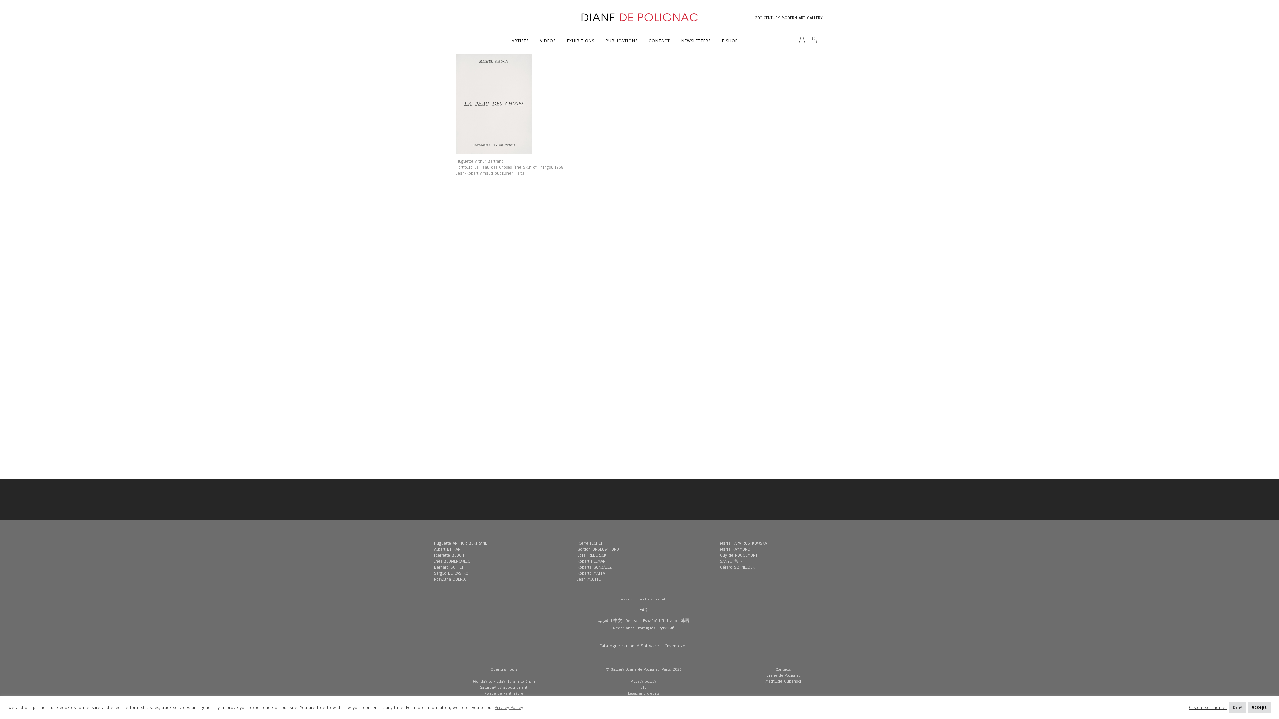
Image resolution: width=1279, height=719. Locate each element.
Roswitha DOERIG (450, 579)
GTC (643, 687)
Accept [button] (1259, 707)
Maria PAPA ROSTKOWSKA (743, 543)
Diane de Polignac (783, 675)
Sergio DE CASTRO (451, 573)
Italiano (669, 620)
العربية (604, 620)
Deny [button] (1237, 707)
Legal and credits (643, 693)
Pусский (666, 628)
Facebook (645, 599)
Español (650, 620)
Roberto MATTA (591, 573)
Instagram (627, 599)
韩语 (685, 620)
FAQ (643, 609)
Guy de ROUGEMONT (739, 555)
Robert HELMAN (591, 561)
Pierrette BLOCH (449, 555)
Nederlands (623, 628)
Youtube (662, 599)
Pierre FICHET (590, 543)
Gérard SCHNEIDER (737, 567)
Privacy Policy (509, 707)
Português (646, 628)
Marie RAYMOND (735, 549)
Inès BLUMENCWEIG (452, 561)
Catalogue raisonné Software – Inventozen (643, 646)
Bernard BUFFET (449, 567)
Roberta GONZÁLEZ (594, 567)
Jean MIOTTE (589, 579)
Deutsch (633, 620)
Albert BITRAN (447, 549)
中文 (617, 620)
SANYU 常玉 (731, 561)
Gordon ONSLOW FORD (598, 549)
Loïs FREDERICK (591, 555)
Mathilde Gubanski (783, 681)
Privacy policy (643, 681)
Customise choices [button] (1208, 708)
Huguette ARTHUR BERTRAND (461, 543)
